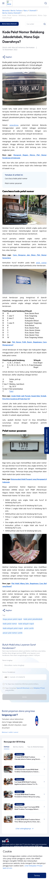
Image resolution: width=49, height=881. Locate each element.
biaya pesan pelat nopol (12, 619)
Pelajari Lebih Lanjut (10, 732)
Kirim (24, 697)
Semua (6, 747)
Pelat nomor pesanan (13, 183)
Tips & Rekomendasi (35, 747)
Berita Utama (18, 747)
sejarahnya (14, 125)
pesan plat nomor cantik (12, 633)
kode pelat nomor (10, 624)
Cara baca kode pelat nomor (16, 178)
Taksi (11, 391)
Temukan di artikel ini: (14, 175)
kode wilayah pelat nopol (13, 628)
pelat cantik (29, 628)
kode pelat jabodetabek (33, 619)
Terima (37, 875)
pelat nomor (41, 262)
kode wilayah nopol (26, 624)
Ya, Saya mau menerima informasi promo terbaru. (22, 684)
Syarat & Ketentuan (23, 688)
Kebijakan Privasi (39, 688)
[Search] (44, 24)
